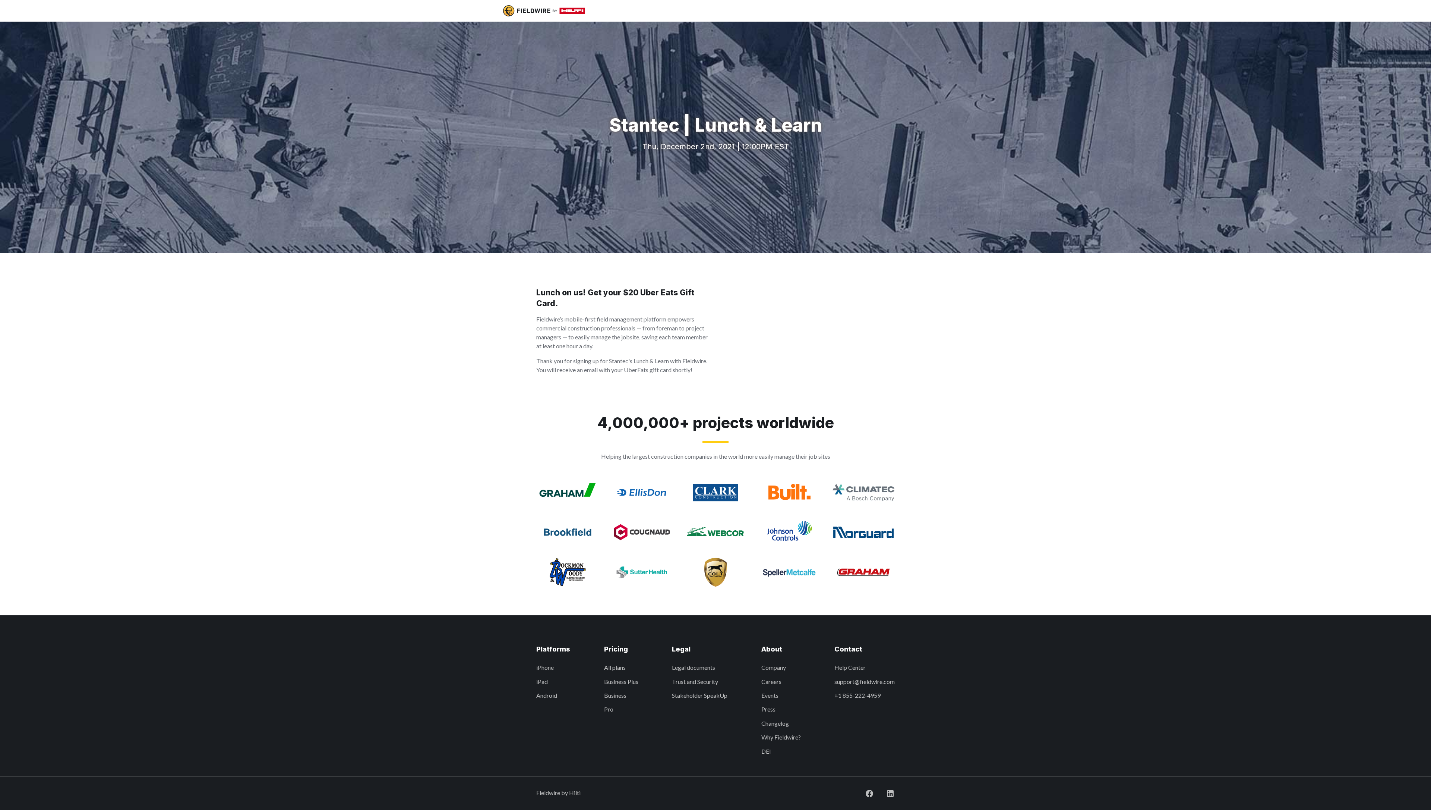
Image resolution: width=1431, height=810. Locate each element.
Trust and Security (695, 681)
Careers (771, 681)
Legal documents (693, 667)
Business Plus (621, 681)
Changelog (775, 723)
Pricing (616, 649)
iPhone (545, 667)
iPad (542, 681)
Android (546, 695)
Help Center (850, 667)
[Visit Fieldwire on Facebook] (863, 792)
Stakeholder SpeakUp (699, 695)
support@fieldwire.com (864, 681)
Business (615, 695)
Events (769, 695)
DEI (766, 751)
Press (768, 709)
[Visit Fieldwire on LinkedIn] (884, 792)
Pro (608, 709)
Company (773, 667)
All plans (615, 667)
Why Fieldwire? (781, 737)
